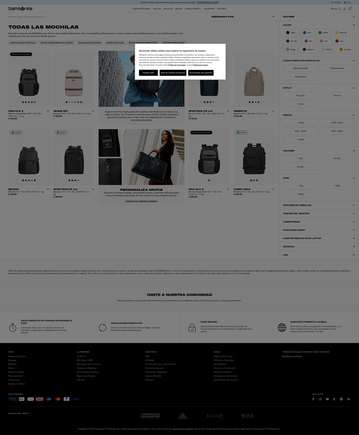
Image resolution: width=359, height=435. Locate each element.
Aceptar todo (148, 73)
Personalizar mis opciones (201, 73)
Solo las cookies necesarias (173, 73)
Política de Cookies (200, 65)
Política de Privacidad (176, 65)
